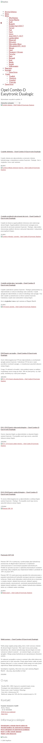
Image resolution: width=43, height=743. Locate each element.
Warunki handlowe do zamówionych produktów (15, 727)
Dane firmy (4, 714)
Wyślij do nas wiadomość (8, 712)
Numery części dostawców (8, 733)
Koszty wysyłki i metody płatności (11, 731)
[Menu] (1, 15)
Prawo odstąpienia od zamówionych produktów (15, 729)
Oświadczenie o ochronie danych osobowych (14, 725)
